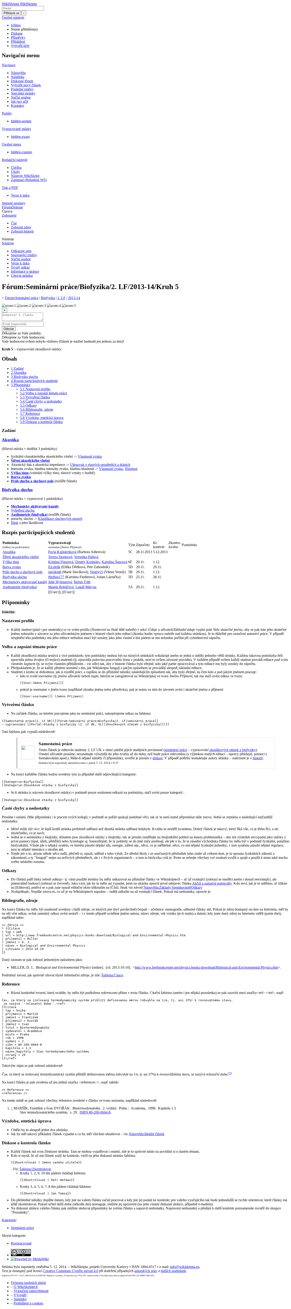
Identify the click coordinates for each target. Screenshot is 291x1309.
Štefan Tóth (82, 582)
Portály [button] (7, 113)
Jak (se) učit (19, 101)
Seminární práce (22, 1228)
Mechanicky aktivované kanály (35, 506)
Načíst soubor (21, 97)
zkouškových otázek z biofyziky (232, 750)
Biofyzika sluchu (17, 489)
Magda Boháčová (61, 587)
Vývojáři (20, 1295)
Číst (14, 223)
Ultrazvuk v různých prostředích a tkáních (100, 465)
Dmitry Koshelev (87, 562)
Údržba (16, 167)
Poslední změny (22, 89)
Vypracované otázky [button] (16, 129)
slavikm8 (54, 572)
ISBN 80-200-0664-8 (95, 1112)
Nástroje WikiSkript (25, 176)
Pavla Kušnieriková (62, 552)
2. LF (61, 298)
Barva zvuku (21, 477)
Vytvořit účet (20, 46)
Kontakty (17, 106)
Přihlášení (18, 42)
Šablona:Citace (112, 975)
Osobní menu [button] (11, 144)
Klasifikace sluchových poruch (60, 519)
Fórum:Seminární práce (21, 298)
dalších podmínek (173, 1271)
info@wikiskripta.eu (184, 1267)
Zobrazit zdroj (21, 227)
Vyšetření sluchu (23, 510)
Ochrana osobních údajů (28, 1283)
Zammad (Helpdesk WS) (29, 180)
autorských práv (145, 1271)
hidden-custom (21, 152)
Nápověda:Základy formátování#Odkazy (172, 887)
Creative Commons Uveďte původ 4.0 (70, 1271)
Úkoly (15, 172)
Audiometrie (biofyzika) (29, 514)
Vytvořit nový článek (26, 85)
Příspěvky (18, 37)
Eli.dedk (54, 567)
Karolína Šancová (114, 562)
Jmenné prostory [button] (13, 203)
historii (258, 758)
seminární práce (176, 750)
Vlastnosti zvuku (90, 456)
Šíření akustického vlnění (30, 460)
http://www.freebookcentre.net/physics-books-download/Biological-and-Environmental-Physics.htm (206, 967)
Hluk (14, 523)
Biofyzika (48, 298)
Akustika (10, 439)
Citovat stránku (22, 275)
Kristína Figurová (60, 562)
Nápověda (18, 73)
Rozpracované (21, 1243)
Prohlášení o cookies (28, 1303)
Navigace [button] (8, 65)
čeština (16, 25)
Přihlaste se (11, 13)
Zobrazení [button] (9, 215)
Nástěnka (17, 77)
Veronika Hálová (86, 557)
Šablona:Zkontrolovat (35, 1169)
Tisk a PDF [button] (10, 188)
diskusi (158, 758)
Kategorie (9, 1220)
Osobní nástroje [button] (13, 17)
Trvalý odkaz (20, 267)
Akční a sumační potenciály (212, 883)
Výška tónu (20, 473)
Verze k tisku (20, 195)
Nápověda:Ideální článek (146, 1134)
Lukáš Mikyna (85, 587)
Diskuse (17, 33)
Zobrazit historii (22, 231)
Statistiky (20, 1299)
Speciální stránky (23, 93)
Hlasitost (131, 469)
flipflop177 (56, 577)
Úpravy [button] (7, 211)
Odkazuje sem (21, 251)
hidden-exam (20, 137)
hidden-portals (21, 121)
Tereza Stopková (60, 557)
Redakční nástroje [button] (15, 160)
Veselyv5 (96, 572)
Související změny (24, 255)
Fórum (6, 207)
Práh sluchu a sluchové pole (32, 481)
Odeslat (9, 329)
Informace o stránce (25, 271)
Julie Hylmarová (60, 582)
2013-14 (74, 298)
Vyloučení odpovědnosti (31, 1291)
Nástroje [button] (8, 239)
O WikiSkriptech (26, 1287)
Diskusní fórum (22, 81)
